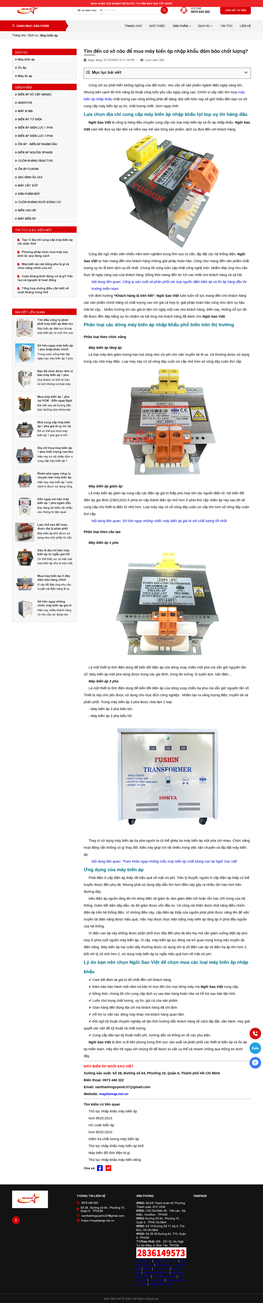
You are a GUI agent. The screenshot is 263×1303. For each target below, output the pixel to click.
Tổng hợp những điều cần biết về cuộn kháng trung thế (43, 290)
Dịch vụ (204, 26)
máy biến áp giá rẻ (164, 1276)
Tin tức (226, 26)
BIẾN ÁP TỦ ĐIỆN (29, 119)
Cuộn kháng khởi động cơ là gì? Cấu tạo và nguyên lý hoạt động (45, 278)
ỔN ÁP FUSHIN (28, 169)
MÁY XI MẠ (25, 111)
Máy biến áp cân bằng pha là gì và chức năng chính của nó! (43, 265)
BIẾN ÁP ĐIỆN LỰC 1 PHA (35, 127)
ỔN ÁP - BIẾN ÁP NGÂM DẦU (37, 144)
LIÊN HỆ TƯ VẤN (235, 10)
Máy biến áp (26, 59)
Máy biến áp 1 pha (166, 1261)
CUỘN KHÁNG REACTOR (35, 160)
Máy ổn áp (24, 76)
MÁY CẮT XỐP (27, 185)
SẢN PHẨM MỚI (28, 193)
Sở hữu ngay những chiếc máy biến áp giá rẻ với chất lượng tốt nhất (54, 603)
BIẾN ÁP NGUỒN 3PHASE (35, 152)
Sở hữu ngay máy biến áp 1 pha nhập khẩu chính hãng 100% (55, 347)
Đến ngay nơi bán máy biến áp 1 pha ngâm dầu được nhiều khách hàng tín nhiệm (54, 501)
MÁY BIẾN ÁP (26, 218)
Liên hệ (245, 26)
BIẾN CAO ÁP (26, 210)
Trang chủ (133, 26)
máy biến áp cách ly (156, 1272)
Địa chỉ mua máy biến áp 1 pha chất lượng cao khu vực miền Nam (55, 450)
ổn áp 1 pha (161, 1268)
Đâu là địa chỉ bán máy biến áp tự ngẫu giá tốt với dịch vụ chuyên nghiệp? (53, 552)
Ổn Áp (21, 67)
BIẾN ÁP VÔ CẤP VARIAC (34, 94)
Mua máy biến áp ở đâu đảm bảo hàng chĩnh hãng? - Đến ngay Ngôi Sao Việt (53, 578)
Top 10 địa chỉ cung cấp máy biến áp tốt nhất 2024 (45, 241)
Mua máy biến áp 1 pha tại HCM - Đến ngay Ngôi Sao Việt (54, 398)
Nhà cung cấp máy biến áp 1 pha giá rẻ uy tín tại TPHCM (54, 424)
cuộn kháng (157, 1280)
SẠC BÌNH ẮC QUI (29, 177)
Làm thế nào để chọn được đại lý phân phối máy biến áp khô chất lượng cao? (52, 526)
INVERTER (24, 102)
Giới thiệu (157, 26)
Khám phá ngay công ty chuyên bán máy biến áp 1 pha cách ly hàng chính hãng (54, 475)
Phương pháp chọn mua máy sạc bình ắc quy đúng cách (43, 253)
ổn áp (147, 1268)
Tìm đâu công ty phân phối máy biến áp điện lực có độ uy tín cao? (55, 322)
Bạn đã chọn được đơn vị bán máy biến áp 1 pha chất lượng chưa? (55, 373)
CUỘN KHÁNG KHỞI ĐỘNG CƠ (39, 202)
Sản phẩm (181, 26)
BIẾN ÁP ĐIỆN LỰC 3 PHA (35, 135)
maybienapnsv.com (161, 1284)
